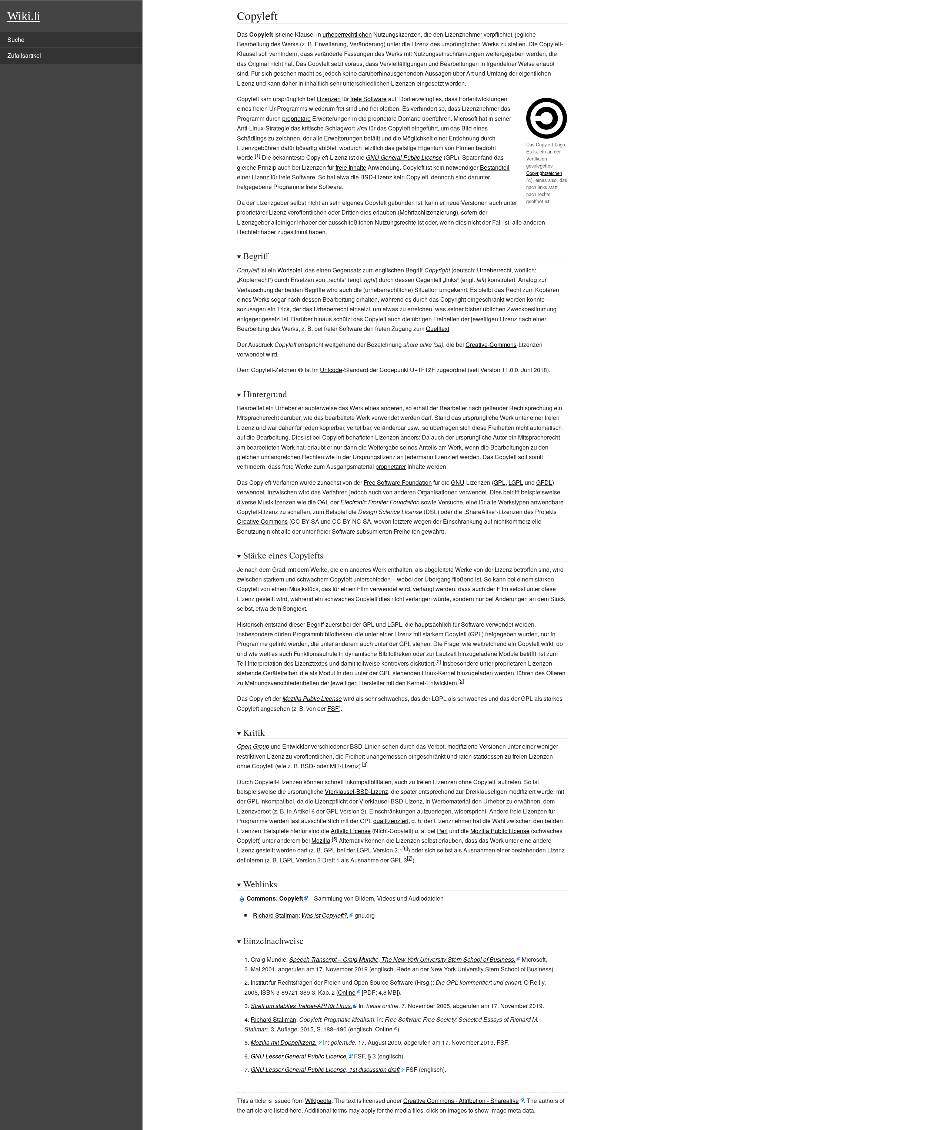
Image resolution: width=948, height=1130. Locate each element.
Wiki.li (23, 16)
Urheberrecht (494, 270)
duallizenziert (390, 820)
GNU (457, 482)
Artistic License (351, 830)
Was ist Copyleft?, (324, 915)
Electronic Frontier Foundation (380, 502)
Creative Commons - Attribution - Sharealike (461, 1100)
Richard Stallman (275, 915)
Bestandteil (495, 167)
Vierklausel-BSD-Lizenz (356, 791)
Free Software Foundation (398, 482)
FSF (333, 708)
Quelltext (437, 328)
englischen (389, 270)
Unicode (331, 369)
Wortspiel (289, 270)
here (295, 1110)
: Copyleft (275, 898)
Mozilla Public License (312, 698)
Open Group (253, 746)
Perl (442, 830)
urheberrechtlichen (347, 34)
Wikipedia (318, 1100)
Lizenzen (329, 99)
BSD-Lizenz (376, 177)
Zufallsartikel (24, 55)
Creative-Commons (491, 344)
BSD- (308, 766)
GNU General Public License (404, 157)
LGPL (515, 482)
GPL (499, 482)
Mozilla (320, 840)
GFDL (544, 482)
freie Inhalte (351, 167)
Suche (15, 39)
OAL (323, 502)
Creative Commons (262, 521)
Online (347, 992)
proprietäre (296, 118)
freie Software (368, 99)
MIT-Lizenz (344, 766)
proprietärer (390, 466)
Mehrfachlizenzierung (428, 212)
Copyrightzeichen (544, 172)
